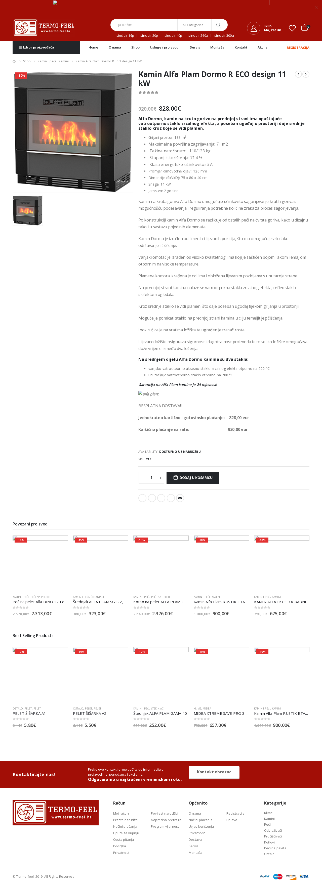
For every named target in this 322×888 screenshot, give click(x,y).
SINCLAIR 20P (149, 35)
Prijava (231, 820)
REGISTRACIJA (298, 47)
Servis (195, 47)
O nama (115, 47)
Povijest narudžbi (164, 813)
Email (180, 498)
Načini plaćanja (125, 826)
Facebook (142, 498)
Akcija (263, 47)
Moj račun (121, 813)
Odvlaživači (273, 830)
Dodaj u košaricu (196, 477)
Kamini (216, 597)
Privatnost (121, 852)
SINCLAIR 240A (198, 35)
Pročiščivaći (273, 836)
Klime (197, 708)
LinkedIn (161, 498)
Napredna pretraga (166, 820)
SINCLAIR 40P (173, 35)
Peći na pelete (40, 597)
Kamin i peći (21, 597)
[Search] (219, 25)
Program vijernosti (165, 826)
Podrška (119, 846)
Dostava (195, 839)
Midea (207, 708)
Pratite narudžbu (126, 820)
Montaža (217, 47)
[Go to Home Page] (14, 61)
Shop (135, 47)
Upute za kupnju (126, 833)
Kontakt (241, 47)
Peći (267, 824)
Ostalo (18, 708)
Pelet (28, 708)
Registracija (235, 813)
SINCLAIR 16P (125, 35)
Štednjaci (97, 597)
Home (93, 47)
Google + (171, 498)
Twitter (152, 498)
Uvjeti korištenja (201, 826)
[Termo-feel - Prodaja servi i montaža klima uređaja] (44, 28)
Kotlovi (269, 842)
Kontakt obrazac (214, 772)
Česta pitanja (123, 839)
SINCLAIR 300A (224, 35)
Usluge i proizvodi (165, 47)
